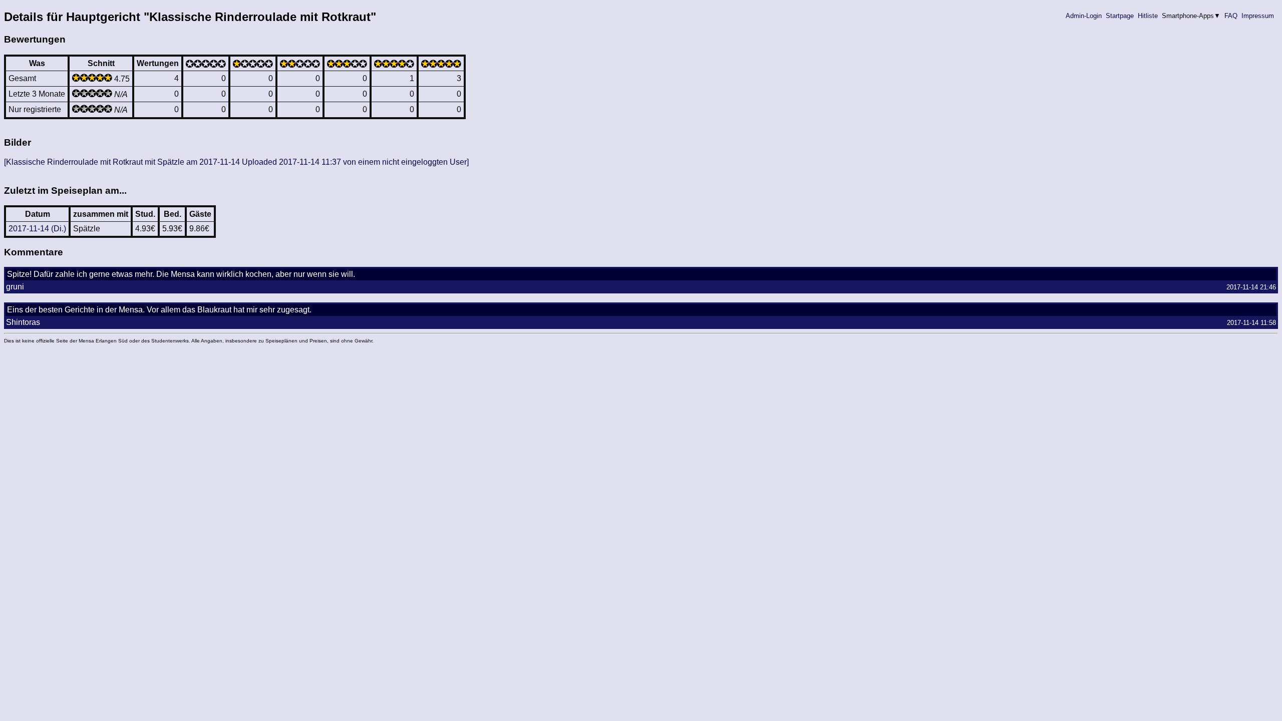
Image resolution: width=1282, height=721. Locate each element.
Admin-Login (1084, 16)
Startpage (1120, 16)
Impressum (1257, 16)
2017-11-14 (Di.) (37, 228)
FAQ (1230, 16)
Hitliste (1148, 16)
